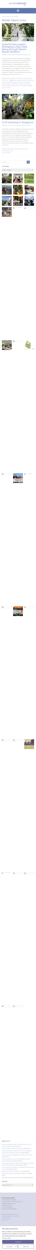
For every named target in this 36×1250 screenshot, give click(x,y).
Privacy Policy (7, 1238)
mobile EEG (21, 84)
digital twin (4, 82)
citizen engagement (18, 80)
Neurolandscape (28, 78)
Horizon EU (21, 78)
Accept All (18, 1242)
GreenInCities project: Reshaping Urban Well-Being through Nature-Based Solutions (15, 48)
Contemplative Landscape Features (15, 149)
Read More (17, 74)
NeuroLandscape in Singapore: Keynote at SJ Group (16, 1155)
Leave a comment (6, 87)
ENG (13, 1214)
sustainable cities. (14, 85)
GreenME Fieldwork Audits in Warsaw (13, 1177)
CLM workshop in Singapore (17, 122)
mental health (14, 84)
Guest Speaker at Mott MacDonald (12, 1148)
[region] (18, 1238)
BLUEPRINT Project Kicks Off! (10, 1171)
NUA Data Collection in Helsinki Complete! (14, 1173)
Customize (9, 1246)
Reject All (26, 1246)
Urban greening (23, 85)
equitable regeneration (13, 82)
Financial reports (6, 1218)
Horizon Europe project (25, 82)
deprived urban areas (28, 80)
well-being (29, 85)
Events (8, 78)
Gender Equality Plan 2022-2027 (10, 1216)
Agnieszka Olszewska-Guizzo (24, 54)
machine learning (6, 84)
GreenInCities (14, 78)
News (3, 80)
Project (7, 80)
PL (16, 1214)
